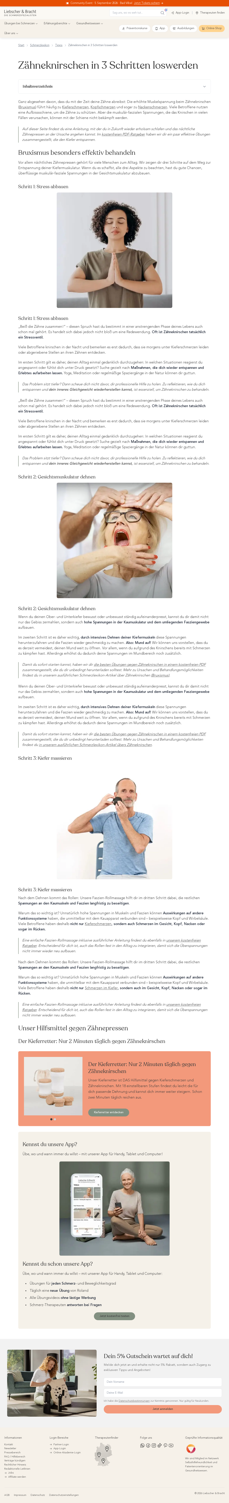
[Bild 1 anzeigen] (51, 1119)
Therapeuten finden (212, 12)
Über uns (9, 33)
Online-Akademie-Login (67, 1452)
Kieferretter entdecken (108, 1112)
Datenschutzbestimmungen (134, 1401)
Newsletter (10, 1448)
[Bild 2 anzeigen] (55, 1119)
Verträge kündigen (14, 1460)
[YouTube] (171, 1445)
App (162, 28)
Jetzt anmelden (163, 1409)
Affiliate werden (17, 1477)
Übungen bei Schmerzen (19, 23)
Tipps (58, 45)
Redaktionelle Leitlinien (17, 1469)
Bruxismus (27, 107)
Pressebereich (12, 1452)
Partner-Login (61, 1444)
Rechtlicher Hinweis (15, 1465)
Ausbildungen (185, 28)
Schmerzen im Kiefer (101, 988)
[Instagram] (153, 1445)
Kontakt (8, 1444)
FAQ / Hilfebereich (14, 1456)
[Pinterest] (165, 1445)
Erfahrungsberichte (55, 23)
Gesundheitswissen (88, 23)
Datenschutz (38, 1495)
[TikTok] (159, 1445)
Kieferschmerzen (75, 107)
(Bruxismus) (160, 675)
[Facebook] (148, 1445)
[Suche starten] (162, 13)
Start (21, 45)
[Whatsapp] (142, 1445)
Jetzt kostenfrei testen (114, 1316)
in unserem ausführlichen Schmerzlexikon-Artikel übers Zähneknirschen (95, 745)
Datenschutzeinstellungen (64, 1495)
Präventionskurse (136, 28)
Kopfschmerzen (103, 107)
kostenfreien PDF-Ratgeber (123, 134)
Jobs (11, 1473)
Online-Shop (214, 28)
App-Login (182, 12)
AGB (7, 1495)
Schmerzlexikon (39, 45)
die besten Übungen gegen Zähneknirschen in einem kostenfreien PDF (150, 665)
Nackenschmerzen (152, 107)
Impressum (20, 1495)
